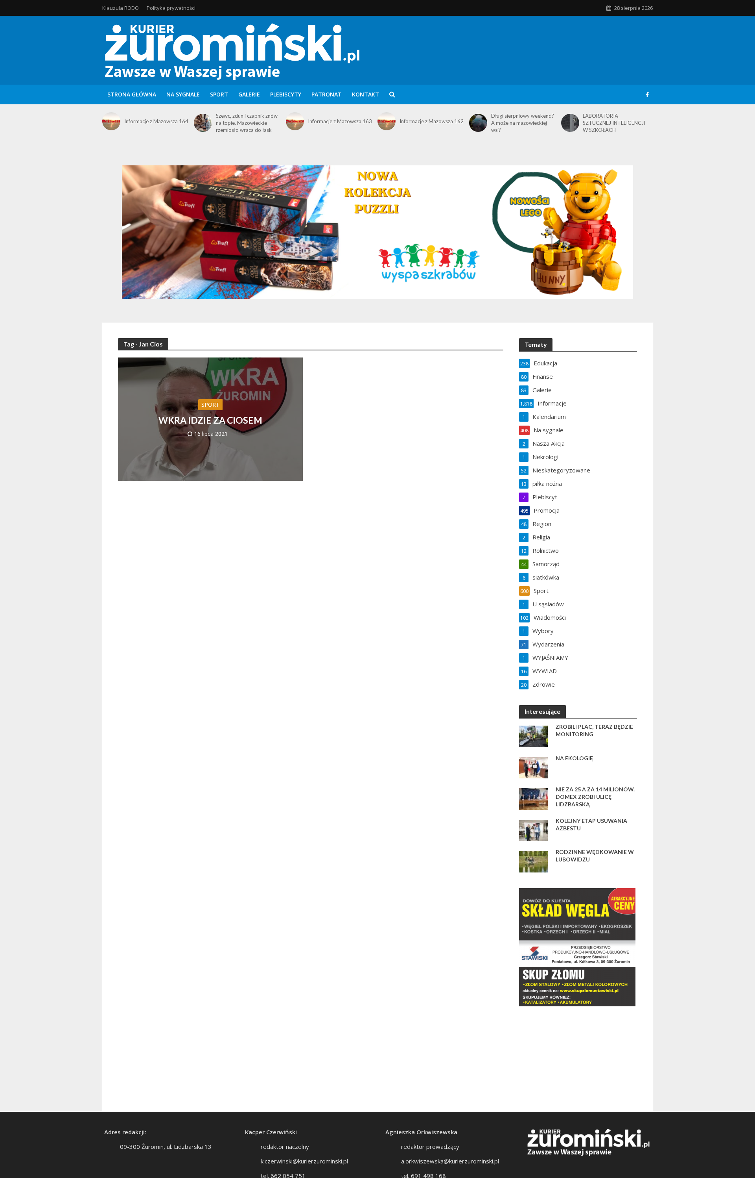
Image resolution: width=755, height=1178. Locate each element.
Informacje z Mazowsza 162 (432, 121)
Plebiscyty (285, 94)
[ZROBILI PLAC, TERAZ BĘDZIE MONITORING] (533, 735)
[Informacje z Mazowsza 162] (387, 121)
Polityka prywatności (171, 7)
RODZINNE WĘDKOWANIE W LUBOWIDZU (595, 855)
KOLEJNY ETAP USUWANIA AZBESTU (591, 824)
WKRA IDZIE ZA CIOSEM (210, 420)
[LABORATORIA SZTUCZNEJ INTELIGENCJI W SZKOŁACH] (570, 123)
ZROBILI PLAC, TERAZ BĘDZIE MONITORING (594, 730)
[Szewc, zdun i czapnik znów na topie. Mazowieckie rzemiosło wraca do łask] (203, 123)
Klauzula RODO (120, 7)
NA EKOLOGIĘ (574, 758)
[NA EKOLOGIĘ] (533, 767)
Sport (219, 94)
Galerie (249, 94)
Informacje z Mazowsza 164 (156, 121)
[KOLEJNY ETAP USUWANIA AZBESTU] (533, 829)
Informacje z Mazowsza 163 (340, 121)
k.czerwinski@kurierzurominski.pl (304, 1161)
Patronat (326, 94)
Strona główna (131, 94)
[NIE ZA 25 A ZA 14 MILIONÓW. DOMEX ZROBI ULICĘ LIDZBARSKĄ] (533, 798)
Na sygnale (183, 94)
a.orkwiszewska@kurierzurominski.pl (450, 1161)
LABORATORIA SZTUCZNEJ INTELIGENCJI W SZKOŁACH (614, 123)
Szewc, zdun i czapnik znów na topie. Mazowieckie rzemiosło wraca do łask (247, 123)
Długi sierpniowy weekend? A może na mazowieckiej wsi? (522, 123)
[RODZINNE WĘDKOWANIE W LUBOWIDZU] (533, 861)
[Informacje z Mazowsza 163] (295, 121)
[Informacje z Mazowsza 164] (111, 121)
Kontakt (365, 94)
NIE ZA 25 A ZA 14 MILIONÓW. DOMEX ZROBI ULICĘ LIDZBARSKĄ (595, 797)
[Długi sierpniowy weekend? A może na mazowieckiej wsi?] (478, 123)
